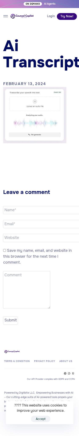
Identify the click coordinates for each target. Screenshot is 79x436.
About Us (65, 361)
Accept (41, 419)
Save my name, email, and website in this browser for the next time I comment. (37, 256)
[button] (51, 16)
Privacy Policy (44, 361)
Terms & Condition (17, 361)
